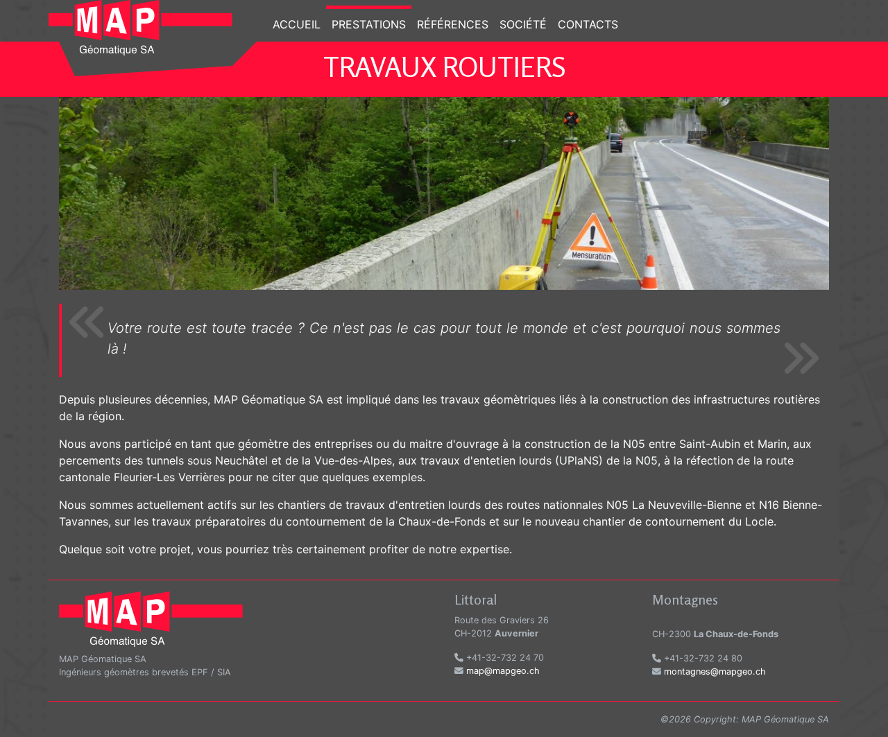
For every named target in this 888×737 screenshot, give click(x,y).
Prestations (369, 24)
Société (523, 24)
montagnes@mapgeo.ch (715, 671)
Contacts (588, 24)
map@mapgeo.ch (503, 671)
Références (452, 24)
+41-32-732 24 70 (503, 657)
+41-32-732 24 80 (701, 658)
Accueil (297, 24)
